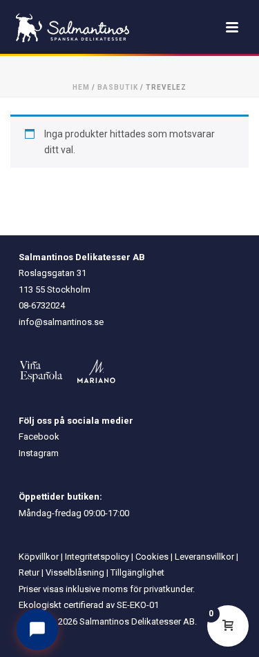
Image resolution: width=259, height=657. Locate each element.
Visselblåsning (75, 572)
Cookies (152, 556)
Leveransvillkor (204, 556)
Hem (81, 87)
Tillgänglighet (137, 572)
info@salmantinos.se (61, 322)
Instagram (39, 453)
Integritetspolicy (97, 556)
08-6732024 (42, 305)
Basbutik (117, 87)
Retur (29, 572)
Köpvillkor (39, 556)
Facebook (39, 436)
